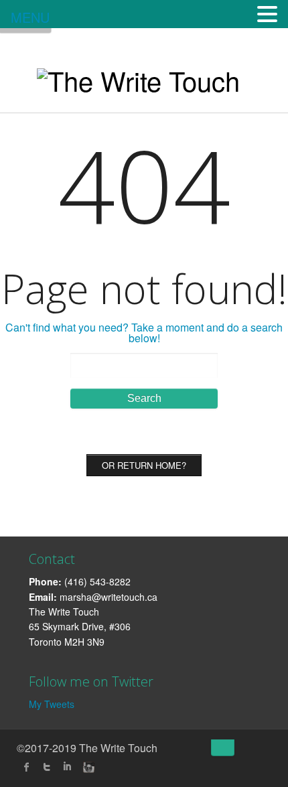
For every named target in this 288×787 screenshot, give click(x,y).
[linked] (67, 767)
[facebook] (27, 767)
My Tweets (51, 704)
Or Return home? (144, 465)
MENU (30, 17)
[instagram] (87, 767)
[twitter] (47, 767)
